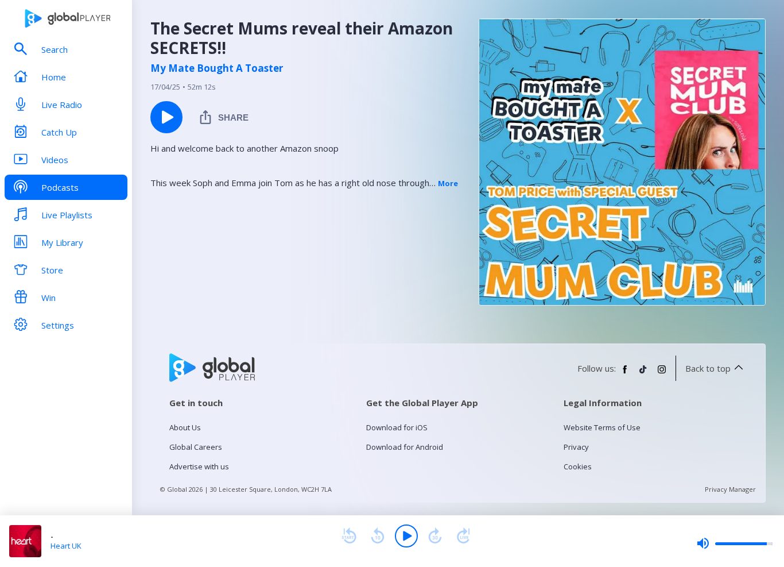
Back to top (708, 368)
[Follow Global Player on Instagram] (662, 374)
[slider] (734, 543)
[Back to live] (463, 535)
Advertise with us (199, 466)
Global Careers (195, 447)
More (448, 183)
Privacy (576, 447)
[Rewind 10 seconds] (377, 535)
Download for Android (404, 447)
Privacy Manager (730, 489)
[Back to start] (348, 535)
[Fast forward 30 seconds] (435, 535)
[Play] (406, 535)
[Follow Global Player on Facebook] (625, 374)
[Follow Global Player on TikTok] (643, 374)
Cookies (578, 466)
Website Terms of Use (602, 427)
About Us (185, 427)
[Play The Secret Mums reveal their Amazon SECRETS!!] (166, 117)
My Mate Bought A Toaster (216, 68)
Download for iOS (397, 427)
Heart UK (66, 546)
